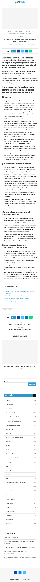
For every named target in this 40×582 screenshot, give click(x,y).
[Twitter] (24, 572)
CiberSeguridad (21, 413)
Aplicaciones (21, 404)
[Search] (38, 2)
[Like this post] (14, 51)
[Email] (20, 572)
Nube (21, 478)
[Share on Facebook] (18, 51)
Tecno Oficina (21, 511)
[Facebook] (15, 572)
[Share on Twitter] (22, 51)
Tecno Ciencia (21, 495)
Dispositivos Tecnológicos (21, 421)
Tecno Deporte (21, 499)
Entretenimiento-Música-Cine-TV (21, 437)
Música (21, 474)
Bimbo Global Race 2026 (11, 537)
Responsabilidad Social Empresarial (21, 482)
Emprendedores (21, 429)
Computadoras (7, 309)
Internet (21, 462)
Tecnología (21, 515)
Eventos (21, 441)
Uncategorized (21, 519)
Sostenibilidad (21, 491)
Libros (21, 466)
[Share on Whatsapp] (30, 51)
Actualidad (21, 400)
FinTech (21, 445)
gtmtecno (9, 44)
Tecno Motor (21, 507)
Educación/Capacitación (21, 425)
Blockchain (21, 408)
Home (9, 31)
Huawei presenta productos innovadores (17, 298)
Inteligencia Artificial (21, 458)
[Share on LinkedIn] (26, 51)
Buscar (6, 381)
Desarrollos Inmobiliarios (21, 417)
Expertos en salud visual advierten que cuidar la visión (19, 547)
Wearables (21, 523)
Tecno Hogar (18, 31)
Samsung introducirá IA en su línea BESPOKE (20, 366)
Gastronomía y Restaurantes (21, 454)
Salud (21, 487)
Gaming (21, 450)
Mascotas (21, 470)
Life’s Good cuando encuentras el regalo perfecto (19, 296)
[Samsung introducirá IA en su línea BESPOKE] (20, 352)
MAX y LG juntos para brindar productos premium (19, 301)
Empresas (21, 433)
